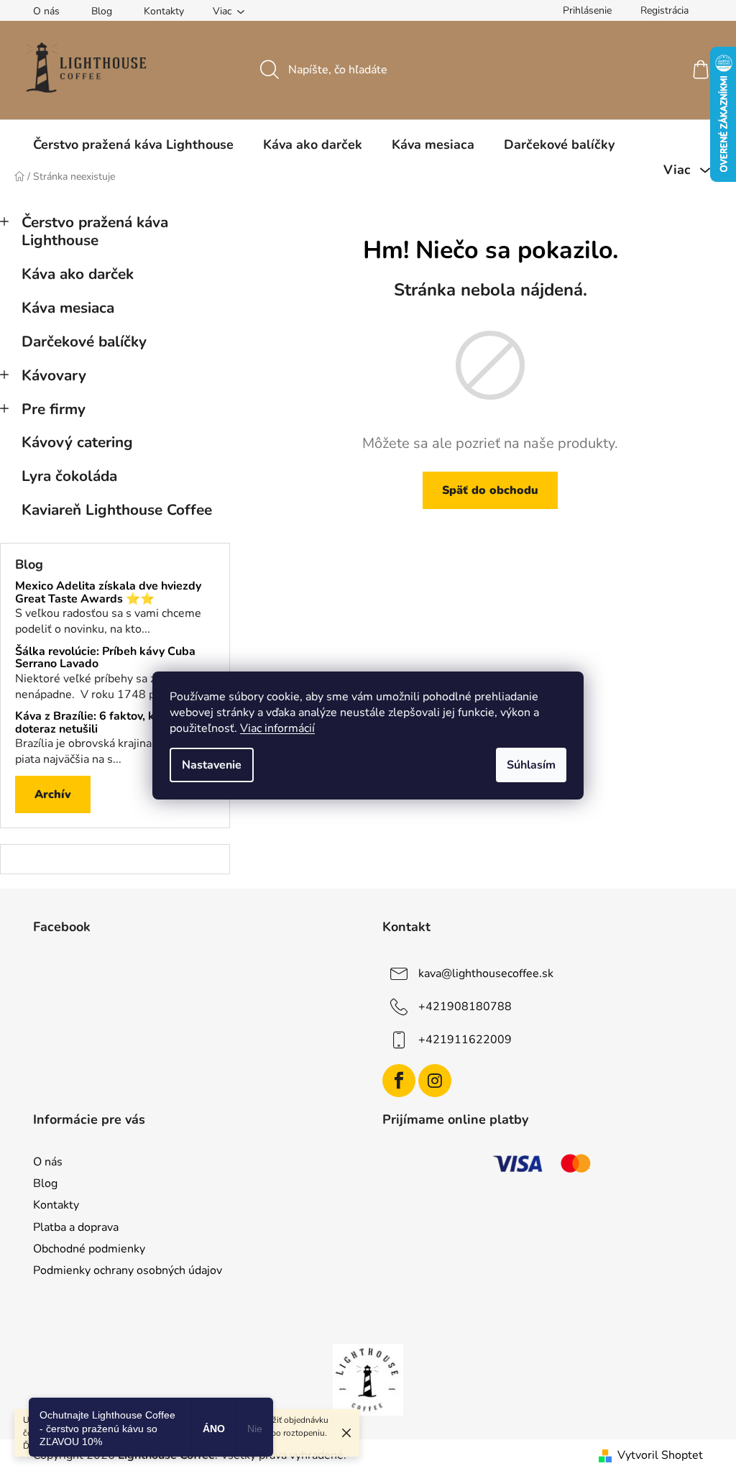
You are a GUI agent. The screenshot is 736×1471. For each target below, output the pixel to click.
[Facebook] (398, 1080)
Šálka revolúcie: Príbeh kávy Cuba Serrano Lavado (105, 658)
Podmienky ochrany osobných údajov (127, 1270)
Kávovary (54, 375)
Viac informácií (277, 728)
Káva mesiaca (68, 308)
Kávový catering (77, 442)
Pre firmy (54, 409)
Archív (52, 794)
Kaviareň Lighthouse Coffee (117, 510)
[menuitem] (133, 144)
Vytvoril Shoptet (660, 1455)
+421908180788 (465, 1006)
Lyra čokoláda (69, 476)
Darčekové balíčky (84, 341)
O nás (46, 11)
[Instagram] (434, 1080)
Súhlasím (531, 765)
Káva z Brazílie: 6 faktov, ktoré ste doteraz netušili (105, 723)
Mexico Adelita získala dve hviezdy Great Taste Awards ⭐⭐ (108, 592)
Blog (101, 11)
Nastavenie (212, 765)
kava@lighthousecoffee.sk (485, 973)
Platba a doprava (76, 1227)
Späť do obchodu (490, 490)
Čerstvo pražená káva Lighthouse (95, 231)
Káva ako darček (78, 274)
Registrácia (664, 10)
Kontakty (164, 11)
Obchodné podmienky (89, 1249)
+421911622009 (465, 1040)
